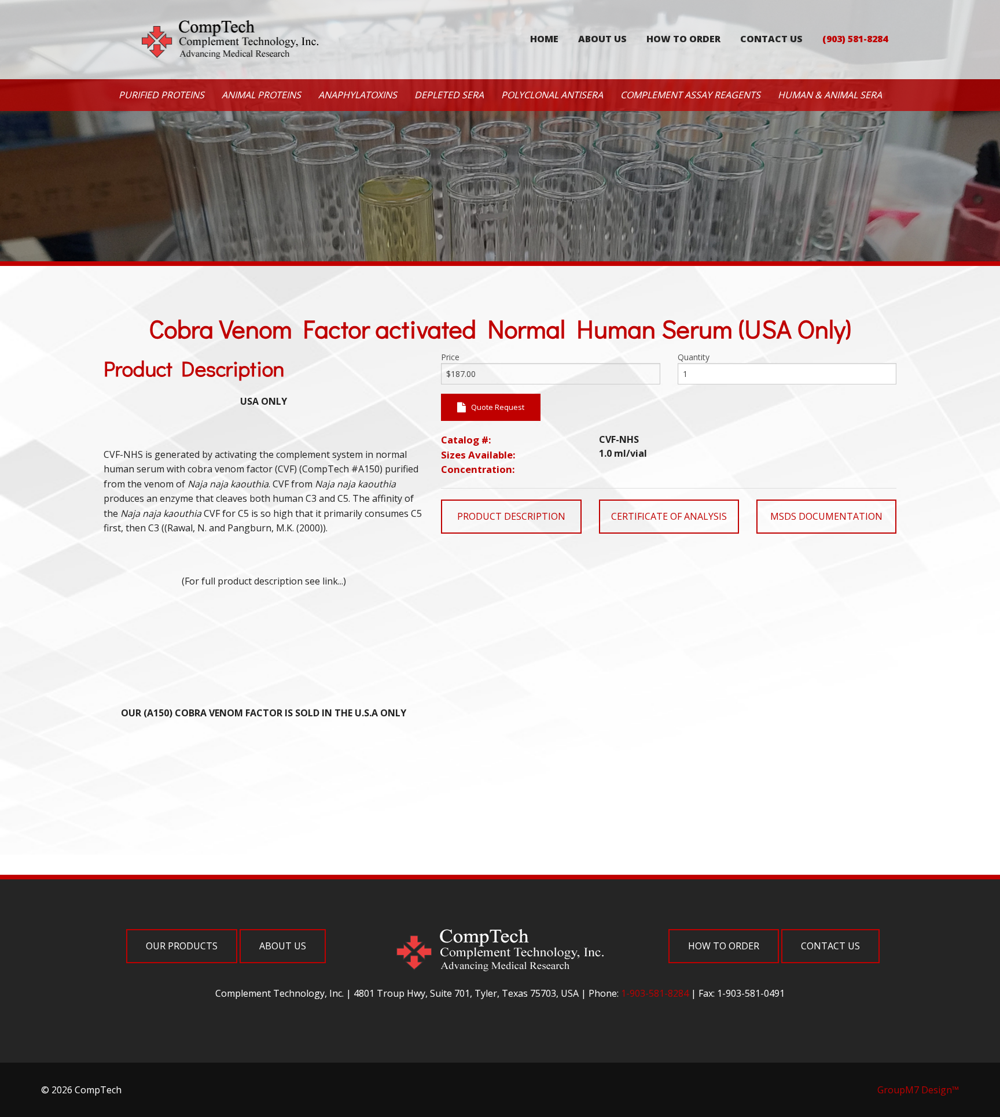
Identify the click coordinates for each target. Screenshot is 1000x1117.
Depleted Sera (449, 94)
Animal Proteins (261, 94)
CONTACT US (771, 38)
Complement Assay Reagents (690, 94)
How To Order (723, 946)
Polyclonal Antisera (552, 94)
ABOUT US (602, 38)
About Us (282, 946)
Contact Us (830, 946)
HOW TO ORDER (683, 38)
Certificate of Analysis (669, 516)
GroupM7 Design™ (918, 1089)
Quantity (693, 357)
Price (450, 357)
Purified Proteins (161, 94)
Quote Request (495, 407)
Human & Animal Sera (830, 94)
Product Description (511, 516)
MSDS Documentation (826, 516)
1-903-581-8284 (655, 993)
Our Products (182, 946)
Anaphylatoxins (357, 94)
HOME (544, 38)
